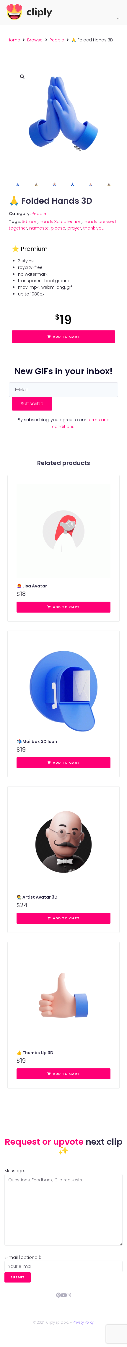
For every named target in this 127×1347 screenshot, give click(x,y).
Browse (35, 40)
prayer (74, 228)
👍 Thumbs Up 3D (35, 1053)
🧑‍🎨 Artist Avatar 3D (37, 897)
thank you (93, 228)
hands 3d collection (61, 221)
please (58, 228)
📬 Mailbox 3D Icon (37, 741)
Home (13, 40)
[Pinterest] (58, 1295)
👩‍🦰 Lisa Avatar (32, 586)
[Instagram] (68, 1295)
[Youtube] (63, 1295)
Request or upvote (45, 1142)
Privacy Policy (83, 1322)
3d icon (30, 221)
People (57, 40)
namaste (39, 228)
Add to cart (66, 336)
